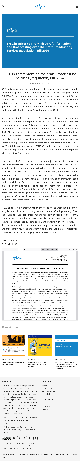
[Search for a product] (3, 6)
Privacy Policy (47, 388)
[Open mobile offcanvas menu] (77, 6)
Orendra (64, 454)
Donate (44, 385)
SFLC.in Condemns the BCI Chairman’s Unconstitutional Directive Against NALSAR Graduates (66, 365)
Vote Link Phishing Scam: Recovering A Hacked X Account (38, 364)
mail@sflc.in (46, 406)
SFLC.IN (5, 454)
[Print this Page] (6, 326)
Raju (70, 454)
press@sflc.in (46, 409)
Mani (75, 454)
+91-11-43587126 (48, 404)
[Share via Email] (3, 326)
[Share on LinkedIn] (16, 326)
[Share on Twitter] (10, 326)
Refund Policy (47, 394)
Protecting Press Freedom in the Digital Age (13, 363)
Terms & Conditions (49, 391)
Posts (47, 83)
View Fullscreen (9, 243)
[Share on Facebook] (13, 326)
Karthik (4, 457)
